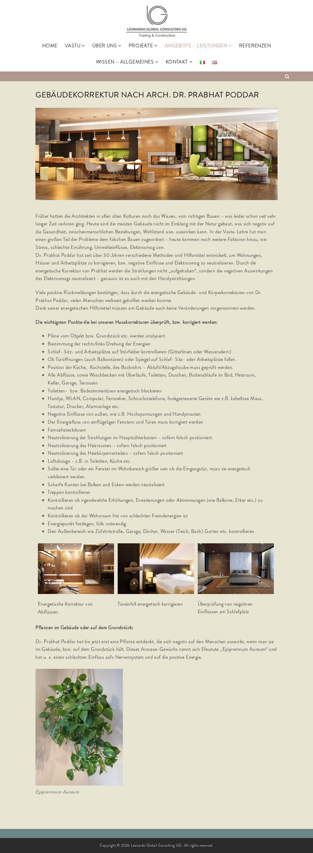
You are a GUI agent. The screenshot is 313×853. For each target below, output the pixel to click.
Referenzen (255, 45)
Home (49, 45)
